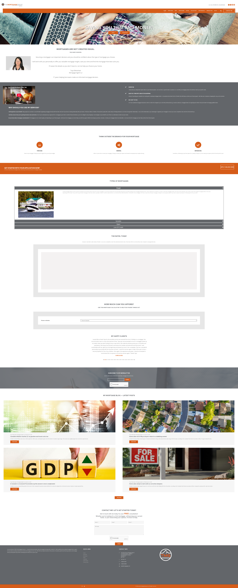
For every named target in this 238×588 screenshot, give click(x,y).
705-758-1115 (215, 4)
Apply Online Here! (227, 167)
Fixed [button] (118, 188)
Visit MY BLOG (222, 4)
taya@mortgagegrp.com (125, 566)
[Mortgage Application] (234, 5)
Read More (14, 441)
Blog (215, 10)
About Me (85, 554)
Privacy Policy (85, 562)
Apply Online (85, 560)
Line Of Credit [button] (118, 227)
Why (176, 10)
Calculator (193, 10)
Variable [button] (118, 221)
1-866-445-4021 (123, 561)
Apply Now (170, 10)
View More (119, 497)
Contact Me (229, 10)
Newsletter (209, 10)
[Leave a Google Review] (230, 5)
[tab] (119, 188)
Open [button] (118, 224)
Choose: (45, 320)
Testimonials (201, 10)
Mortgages (181, 10)
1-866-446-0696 (123, 563)
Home (165, 10)
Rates (187, 10)
